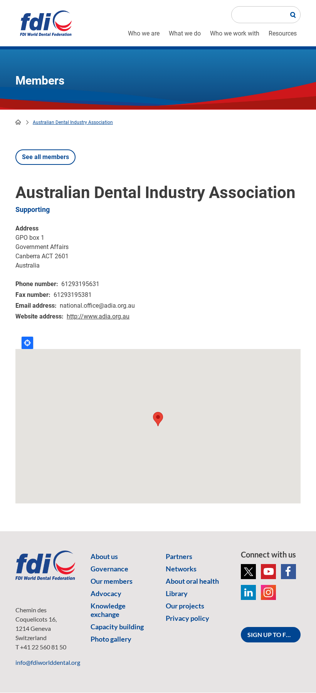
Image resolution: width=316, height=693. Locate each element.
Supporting (32, 209)
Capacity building (117, 626)
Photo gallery (111, 639)
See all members (45, 157)
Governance (109, 568)
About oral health (192, 581)
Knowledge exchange (108, 610)
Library (177, 593)
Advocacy (106, 593)
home (18, 122)
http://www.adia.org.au (98, 316)
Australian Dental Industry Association (73, 122)
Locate (27, 343)
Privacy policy (187, 618)
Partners (179, 556)
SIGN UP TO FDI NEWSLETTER (274, 634)
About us (104, 556)
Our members (112, 581)
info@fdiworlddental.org (47, 662)
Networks (181, 568)
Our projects (185, 606)
